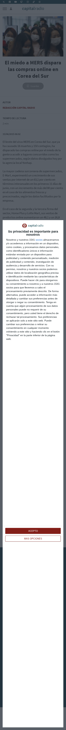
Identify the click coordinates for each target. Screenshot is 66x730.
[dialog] (33, 473)
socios (39, 239)
